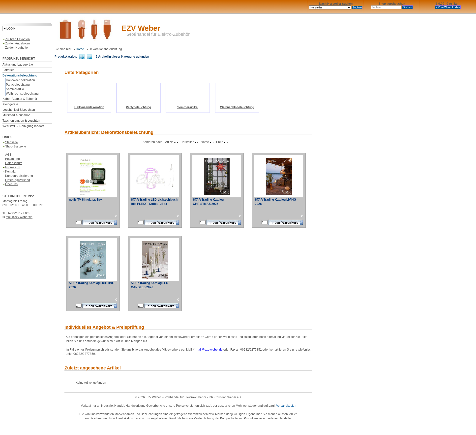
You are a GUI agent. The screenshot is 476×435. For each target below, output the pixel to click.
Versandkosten (286, 405)
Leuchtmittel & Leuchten (18, 109)
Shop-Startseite (15, 146)
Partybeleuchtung (18, 84)
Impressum (12, 167)
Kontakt (10, 171)
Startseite (11, 142)
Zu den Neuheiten (17, 47)
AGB (8, 154)
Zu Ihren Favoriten (17, 39)
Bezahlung (12, 159)
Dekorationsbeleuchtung (19, 75)
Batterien (8, 70)
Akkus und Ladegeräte (17, 64)
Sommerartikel (16, 89)
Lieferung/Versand (17, 180)
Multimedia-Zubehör (16, 115)
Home (79, 49)
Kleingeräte (10, 104)
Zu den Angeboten (17, 43)
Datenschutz (13, 163)
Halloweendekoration (20, 80)
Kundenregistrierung (19, 176)
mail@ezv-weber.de (19, 217)
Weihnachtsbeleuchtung (22, 93)
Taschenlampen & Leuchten (21, 120)
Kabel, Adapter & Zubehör (19, 99)
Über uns (11, 184)
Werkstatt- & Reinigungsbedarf (23, 126)
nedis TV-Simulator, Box (85, 199)
